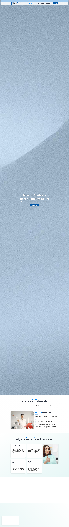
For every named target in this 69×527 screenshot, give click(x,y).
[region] (10, 520)
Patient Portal (56, 0)
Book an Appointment (34, 205)
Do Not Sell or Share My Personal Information (9, 523)
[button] (32, 3)
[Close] (18, 517)
